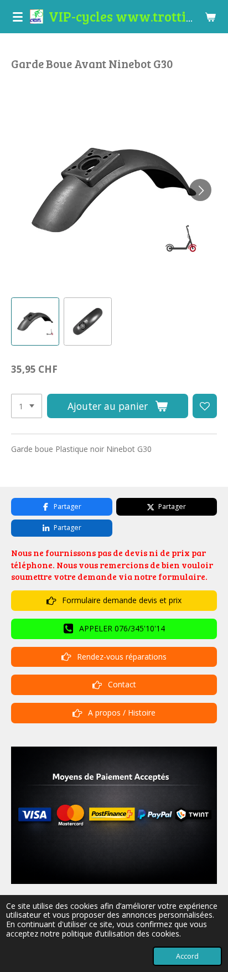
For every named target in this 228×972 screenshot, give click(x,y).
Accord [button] (187, 956)
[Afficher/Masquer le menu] (18, 17)
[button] (35, 321)
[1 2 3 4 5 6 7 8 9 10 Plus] (26, 406)
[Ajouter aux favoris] (205, 406)
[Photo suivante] (200, 190)
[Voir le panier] (210, 17)
